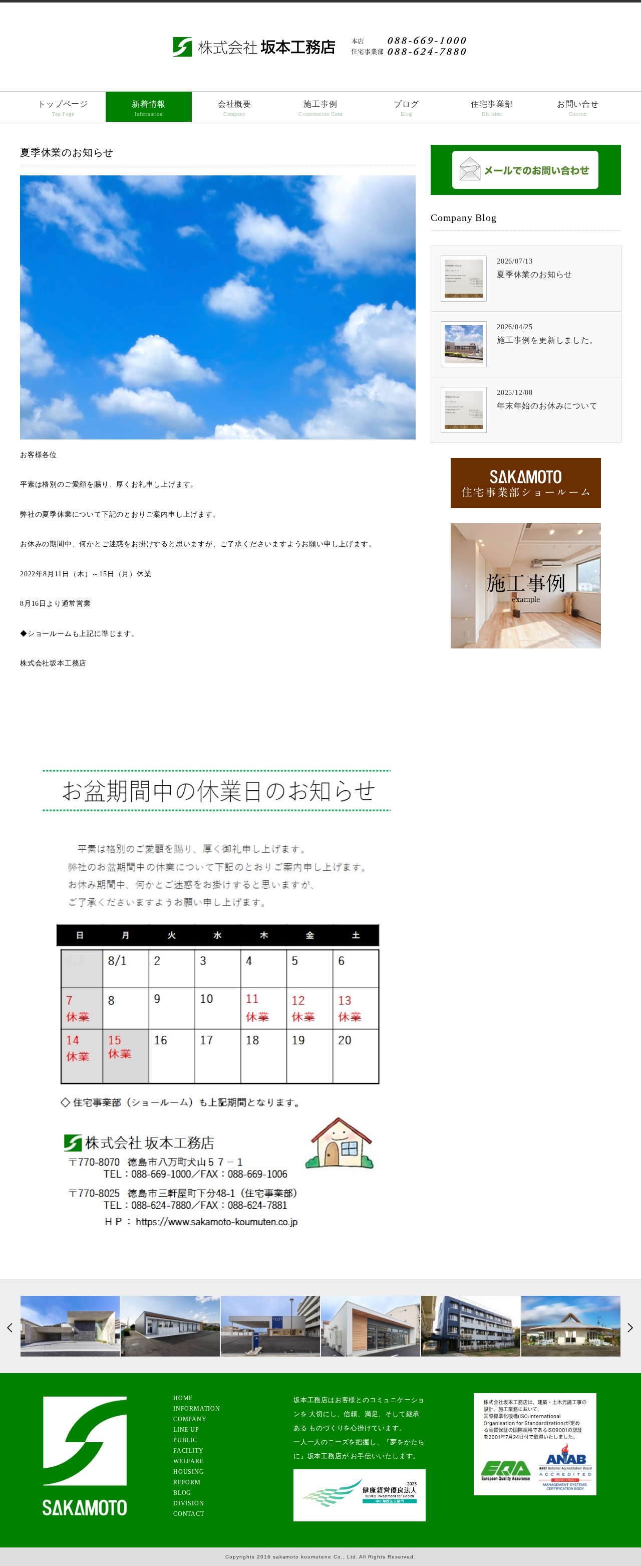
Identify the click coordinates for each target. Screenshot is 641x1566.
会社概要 (234, 108)
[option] (70, 1326)
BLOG (182, 1492)
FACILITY (188, 1450)
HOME (183, 1398)
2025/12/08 (547, 399)
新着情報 (148, 108)
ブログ (406, 108)
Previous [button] (11, 1329)
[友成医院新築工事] (170, 1326)
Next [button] (629, 1329)
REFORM (187, 1482)
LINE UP (186, 1429)
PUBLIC (185, 1440)
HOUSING (188, 1471)
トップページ (63, 108)
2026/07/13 (534, 268)
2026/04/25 (547, 334)
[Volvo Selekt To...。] (270, 1326)
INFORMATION (196, 1408)
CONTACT (188, 1513)
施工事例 (320, 108)
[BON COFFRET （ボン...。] (570, 1326)
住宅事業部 (492, 108)
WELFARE (188, 1461)
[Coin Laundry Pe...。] (370, 1326)
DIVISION (188, 1503)
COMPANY (190, 1419)
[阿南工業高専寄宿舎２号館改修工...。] (470, 1326)
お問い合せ (578, 108)
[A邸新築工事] (70, 1326)
